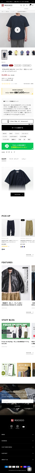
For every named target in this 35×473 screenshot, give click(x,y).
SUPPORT (4, 453)
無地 (29, 139)
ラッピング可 (18, 65)
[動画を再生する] (17, 30)
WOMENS (26, 8)
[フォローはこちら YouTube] (23, 426)
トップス (13, 11)
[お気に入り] (24, 5)
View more (17, 194)
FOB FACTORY (5, 238)
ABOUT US (5, 459)
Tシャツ (17, 133)
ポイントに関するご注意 (7, 80)
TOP (2, 11)
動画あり (14, 139)
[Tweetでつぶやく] (11, 152)
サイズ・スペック (13, 159)
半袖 (20, 139)
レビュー (24, 159)
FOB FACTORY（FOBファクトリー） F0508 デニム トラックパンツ (10, 241)
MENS (9, 8)
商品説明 (4, 159)
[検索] (21, 5)
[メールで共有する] (14, 152)
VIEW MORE (28, 254)
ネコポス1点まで (26, 65)
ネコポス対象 (23, 136)
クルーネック (25, 133)
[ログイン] (27, 5)
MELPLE (7, 11)
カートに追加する (17, 128)
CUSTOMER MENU (7, 447)
